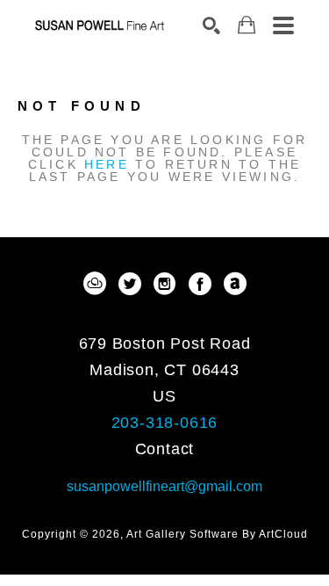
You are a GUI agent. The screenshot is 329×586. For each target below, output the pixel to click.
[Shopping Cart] (246, 25)
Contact (165, 449)
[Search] (211, 25)
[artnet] (235, 283)
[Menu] (283, 25)
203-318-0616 (164, 422)
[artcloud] (94, 283)
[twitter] (129, 283)
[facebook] (200, 283)
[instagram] (165, 283)
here (106, 164)
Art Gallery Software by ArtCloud (217, 534)
